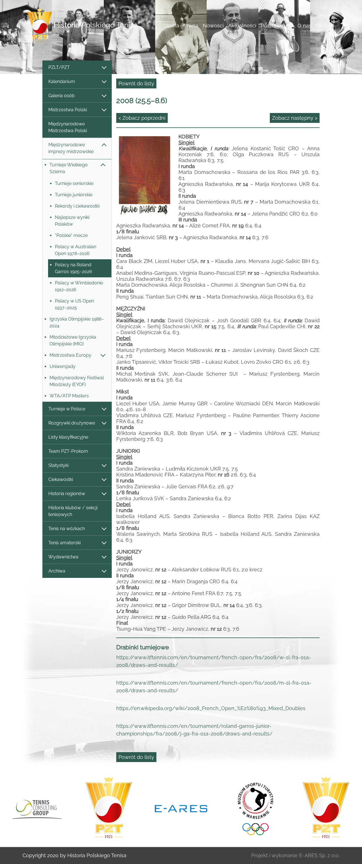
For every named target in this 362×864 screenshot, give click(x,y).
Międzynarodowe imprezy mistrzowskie (71, 148)
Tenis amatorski (64, 542)
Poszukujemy (277, 26)
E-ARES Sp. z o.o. (319, 855)
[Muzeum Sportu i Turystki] (253, 808)
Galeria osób (61, 95)
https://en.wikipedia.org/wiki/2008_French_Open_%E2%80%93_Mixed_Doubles (210, 708)
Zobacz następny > (294, 118)
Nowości (213, 26)
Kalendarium (61, 81)
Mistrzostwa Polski (67, 109)
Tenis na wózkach (66, 528)
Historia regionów (66, 493)
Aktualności (242, 26)
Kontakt (325, 26)
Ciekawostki (60, 479)
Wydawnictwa (63, 557)
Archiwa (56, 571)
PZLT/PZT (59, 67)
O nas (304, 26)
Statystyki (58, 465)
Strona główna (180, 26)
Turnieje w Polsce (66, 409)
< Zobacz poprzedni (141, 118)
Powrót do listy (136, 83)
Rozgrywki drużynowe (71, 423)
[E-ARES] (181, 808)
